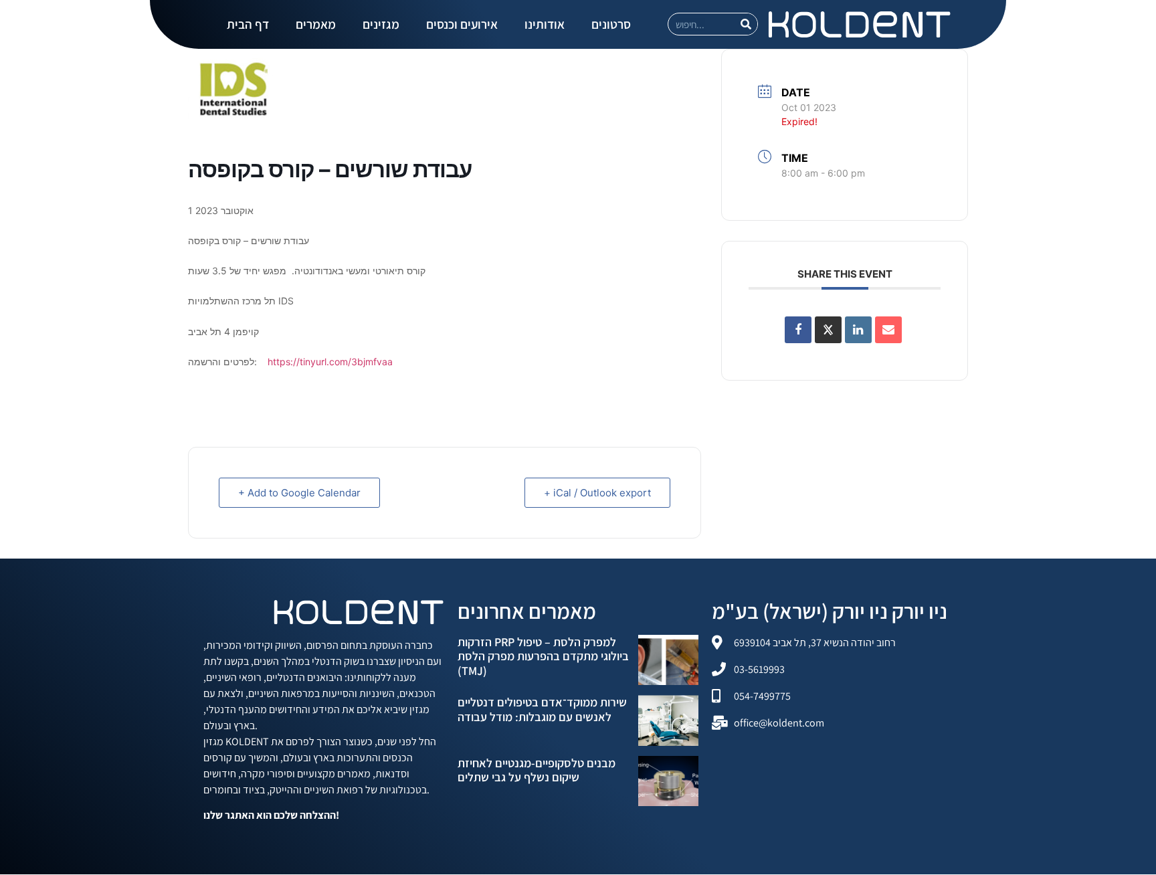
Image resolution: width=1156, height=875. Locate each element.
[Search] (746, 24)
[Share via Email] (888, 329)
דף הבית (248, 24)
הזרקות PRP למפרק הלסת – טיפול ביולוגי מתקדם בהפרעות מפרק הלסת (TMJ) (543, 656)
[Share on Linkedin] (858, 329)
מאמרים (316, 24)
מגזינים (381, 24)
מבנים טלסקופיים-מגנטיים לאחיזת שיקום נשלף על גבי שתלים (536, 770)
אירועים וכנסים (462, 24)
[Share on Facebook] (798, 329)
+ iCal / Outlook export (597, 492)
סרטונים (611, 24)
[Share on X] (828, 329)
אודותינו (544, 24)
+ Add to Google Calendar (299, 492)
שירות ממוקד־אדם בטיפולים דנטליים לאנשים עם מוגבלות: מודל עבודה (542, 709)
